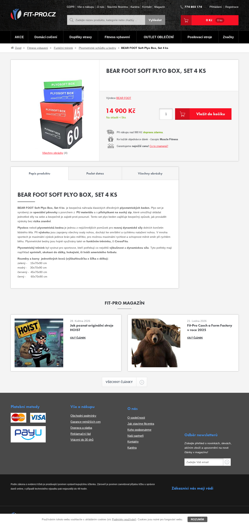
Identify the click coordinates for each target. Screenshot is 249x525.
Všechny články (119, 382)
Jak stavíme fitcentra (140, 423)
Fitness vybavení (117, 37)
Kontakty (133, 441)
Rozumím (197, 519)
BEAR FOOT (123, 98)
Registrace (231, 6)
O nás (100, 6)
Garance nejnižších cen (85, 421)
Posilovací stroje (200, 37)
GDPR (71, 6)
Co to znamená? (159, 146)
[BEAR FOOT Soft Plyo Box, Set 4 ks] (55, 110)
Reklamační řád (80, 433)
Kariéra (135, 6)
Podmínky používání (123, 519)
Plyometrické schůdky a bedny (97, 47)
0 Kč (214, 20)
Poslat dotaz (95, 173)
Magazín (159, 6)
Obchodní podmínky (83, 415)
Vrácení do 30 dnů (81, 439)
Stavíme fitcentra (117, 6)
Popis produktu (39, 173)
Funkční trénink (63, 47)
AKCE (19, 37)
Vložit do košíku (210, 113)
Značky (228, 37)
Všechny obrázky (150, 173)
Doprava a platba (81, 427)
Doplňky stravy (80, 37)
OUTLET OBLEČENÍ (159, 37)
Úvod (18, 47)
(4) (55, 152)
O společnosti (136, 417)
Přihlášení (216, 6)
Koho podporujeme (139, 429)
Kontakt (147, 6)
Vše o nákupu (85, 6)
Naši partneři (135, 435)
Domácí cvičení (45, 37)
